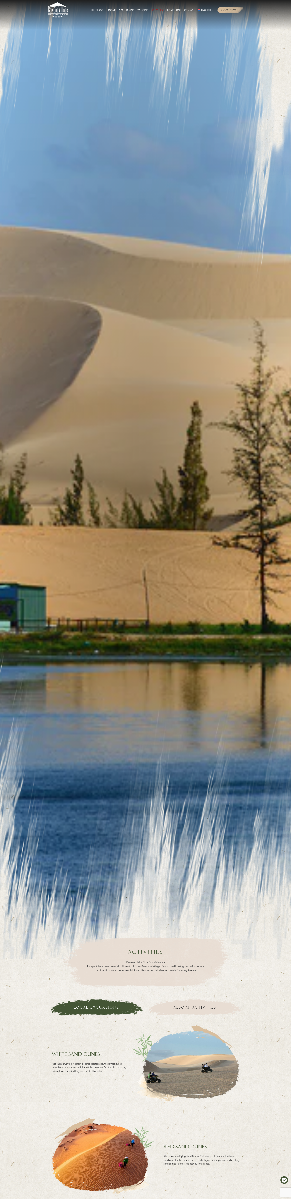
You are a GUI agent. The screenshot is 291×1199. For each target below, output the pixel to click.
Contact (189, 10)
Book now (229, 9)
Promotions (173, 10)
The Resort (97, 10)
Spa (121, 10)
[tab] (96, 1007)
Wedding (142, 10)
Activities (157, 10)
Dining (130, 10)
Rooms (111, 10)
